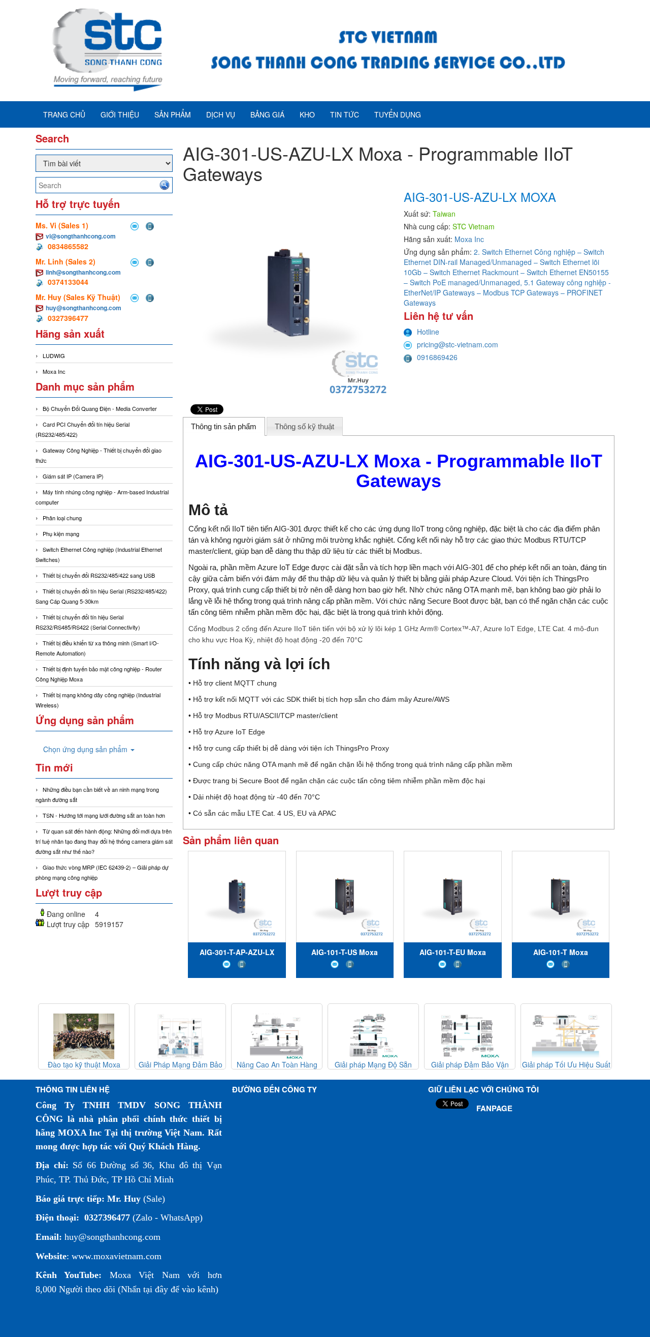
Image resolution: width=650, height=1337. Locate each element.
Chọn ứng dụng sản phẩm (86, 749)
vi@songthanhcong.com (81, 236)
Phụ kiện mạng (61, 533)
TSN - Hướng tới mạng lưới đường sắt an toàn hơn (104, 815)
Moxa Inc (54, 371)
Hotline (428, 331)
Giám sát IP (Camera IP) (73, 476)
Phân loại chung (62, 518)
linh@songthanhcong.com (83, 272)
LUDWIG (54, 355)
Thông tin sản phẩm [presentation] (223, 426)
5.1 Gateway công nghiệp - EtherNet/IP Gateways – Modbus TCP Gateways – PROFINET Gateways (507, 292)
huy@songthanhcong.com (83, 307)
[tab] (224, 426)
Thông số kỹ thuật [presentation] (304, 426)
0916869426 (437, 357)
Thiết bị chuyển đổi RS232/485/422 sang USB (99, 575)
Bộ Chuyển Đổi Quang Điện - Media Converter (100, 408)
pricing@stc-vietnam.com (457, 344)
